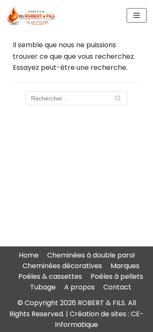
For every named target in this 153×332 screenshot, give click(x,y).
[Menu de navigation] (137, 15)
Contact (117, 287)
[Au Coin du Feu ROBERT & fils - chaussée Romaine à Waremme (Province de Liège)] (31, 15)
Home (29, 255)
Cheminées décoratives (62, 266)
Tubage (43, 287)
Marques (124, 266)
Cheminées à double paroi (91, 255)
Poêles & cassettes (50, 276)
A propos (79, 287)
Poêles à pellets (117, 276)
